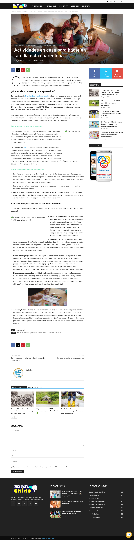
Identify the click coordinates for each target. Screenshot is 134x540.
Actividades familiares (23, 332)
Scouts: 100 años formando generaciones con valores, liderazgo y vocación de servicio (22, 411)
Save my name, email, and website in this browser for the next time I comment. (40, 467)
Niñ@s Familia (47, 45)
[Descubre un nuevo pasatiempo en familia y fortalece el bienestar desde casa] (94, 135)
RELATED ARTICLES (18, 387)
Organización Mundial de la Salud (37, 96)
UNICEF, (26, 148)
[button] (120, 6)
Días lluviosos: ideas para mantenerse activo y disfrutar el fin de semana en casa (72, 411)
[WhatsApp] (28, 70)
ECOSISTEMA (94, 85)
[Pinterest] (23, 70)
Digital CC (19, 61)
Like (94, 69)
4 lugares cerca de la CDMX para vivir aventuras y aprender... (110, 103)
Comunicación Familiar (35, 12)
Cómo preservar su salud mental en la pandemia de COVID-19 (27, 359)
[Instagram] (111, 1)
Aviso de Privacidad (48, 538)
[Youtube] (121, 1)
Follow (106, 69)
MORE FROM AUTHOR (35, 387)
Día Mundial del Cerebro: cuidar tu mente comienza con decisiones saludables (112, 124)
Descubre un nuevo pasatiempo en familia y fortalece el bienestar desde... (112, 135)
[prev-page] (12, 417)
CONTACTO (86, 6)
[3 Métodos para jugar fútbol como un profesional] (55, 514)
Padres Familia (61, 45)
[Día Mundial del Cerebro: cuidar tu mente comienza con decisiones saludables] (94, 124)
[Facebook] (107, 1)
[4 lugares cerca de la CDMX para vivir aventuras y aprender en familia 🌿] (47, 399)
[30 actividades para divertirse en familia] (55, 504)
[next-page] (15, 417)
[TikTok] (114, 1)
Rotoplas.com (20, 330)
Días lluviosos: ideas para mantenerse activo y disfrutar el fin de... (111, 113)
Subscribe (117, 69)
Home (13, 12)
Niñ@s (40, 45)
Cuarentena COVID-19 (55, 332)
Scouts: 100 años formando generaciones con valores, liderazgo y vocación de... (110, 92)
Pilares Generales (22, 12)
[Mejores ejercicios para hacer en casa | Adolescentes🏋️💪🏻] (55, 494)
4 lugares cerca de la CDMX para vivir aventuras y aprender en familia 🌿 (47, 411)
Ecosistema (63, 6)
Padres (54, 45)
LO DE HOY (75, 6)
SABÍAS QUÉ (51, 6)
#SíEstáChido (37, 6)
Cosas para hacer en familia (38, 332)
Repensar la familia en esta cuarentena (70, 358)
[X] (117, 1)
